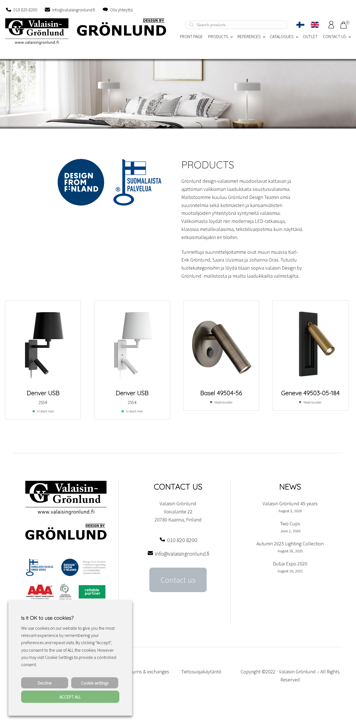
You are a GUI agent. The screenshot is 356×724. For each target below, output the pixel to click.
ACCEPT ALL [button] (70, 697)
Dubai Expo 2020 (290, 563)
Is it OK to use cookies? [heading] (47, 618)
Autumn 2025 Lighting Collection (290, 543)
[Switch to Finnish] (300, 24)
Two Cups (290, 523)
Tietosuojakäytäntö (201, 671)
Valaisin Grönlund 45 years (290, 503)
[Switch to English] (315, 24)
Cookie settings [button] (94, 683)
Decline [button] (45, 683)
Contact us (178, 580)
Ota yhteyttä (121, 10)
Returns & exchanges (147, 671)
